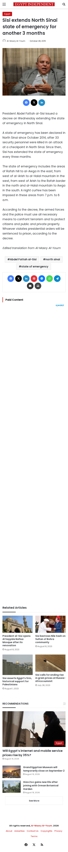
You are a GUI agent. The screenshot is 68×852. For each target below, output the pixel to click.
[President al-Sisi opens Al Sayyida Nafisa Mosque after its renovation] (17, 624)
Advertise (19, 831)
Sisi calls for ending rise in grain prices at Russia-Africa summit (50, 678)
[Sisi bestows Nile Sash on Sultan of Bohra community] (50, 624)
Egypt (7, 13)
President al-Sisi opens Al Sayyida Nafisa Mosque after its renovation (16, 640)
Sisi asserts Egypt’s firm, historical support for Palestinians (17, 681)
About (9, 831)
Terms (34, 836)
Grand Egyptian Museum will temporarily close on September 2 (44, 769)
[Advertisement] (34, 456)
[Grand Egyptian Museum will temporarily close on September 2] (11, 772)
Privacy (58, 831)
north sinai (53, 259)
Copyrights (46, 831)
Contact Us (32, 831)
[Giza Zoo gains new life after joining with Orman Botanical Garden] (11, 786)
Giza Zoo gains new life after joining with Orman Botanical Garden (40, 785)
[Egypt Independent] (34, 4)
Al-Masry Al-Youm (16, 41)
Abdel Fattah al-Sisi (23, 259)
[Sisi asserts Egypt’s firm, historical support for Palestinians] (17, 665)
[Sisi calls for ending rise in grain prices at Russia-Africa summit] (50, 663)
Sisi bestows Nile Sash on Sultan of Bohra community (50, 639)
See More (34, 800)
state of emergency (34, 266)
